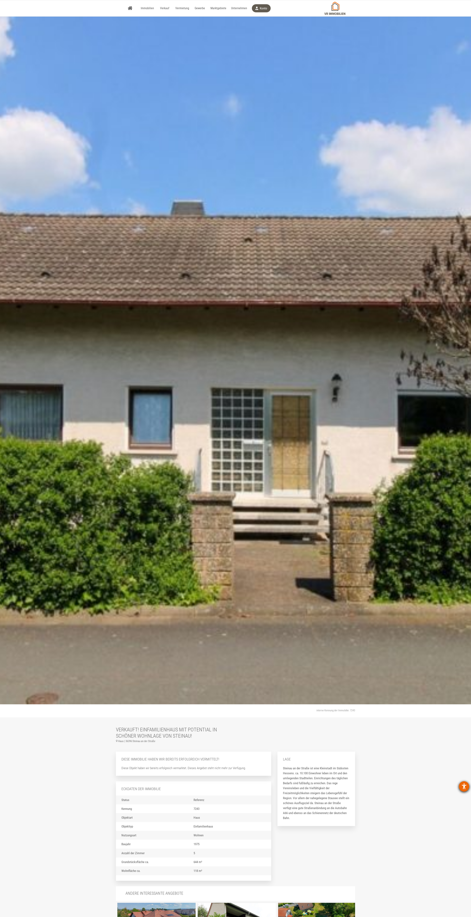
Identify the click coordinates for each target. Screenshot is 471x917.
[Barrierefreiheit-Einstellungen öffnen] (464, 786)
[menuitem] (130, 8)
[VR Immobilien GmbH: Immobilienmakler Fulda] (334, 8)
